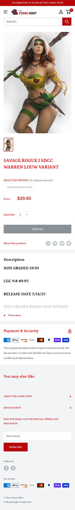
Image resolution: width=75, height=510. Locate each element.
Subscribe (15, 447)
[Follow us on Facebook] (6, 468)
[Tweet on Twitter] (61, 243)
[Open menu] (5, 11)
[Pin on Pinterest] (55, 243)
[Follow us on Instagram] (13, 468)
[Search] (66, 22)
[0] (68, 12)
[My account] (61, 12)
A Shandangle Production (17, 502)
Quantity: (9, 214)
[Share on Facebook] (48, 243)
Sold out (37, 229)
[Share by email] (68, 243)
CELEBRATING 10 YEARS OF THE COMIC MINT (37, 2)
